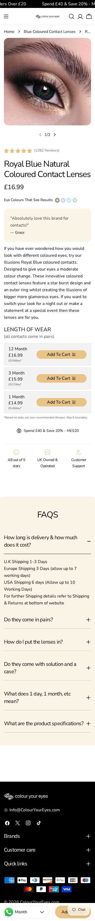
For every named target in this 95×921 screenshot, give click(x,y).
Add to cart (58, 354)
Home (9, 31)
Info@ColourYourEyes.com (35, 810)
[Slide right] (54, 134)
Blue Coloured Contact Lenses (49, 31)
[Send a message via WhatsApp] (9, 912)
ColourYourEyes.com (39, 902)
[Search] (71, 16)
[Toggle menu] (6, 16)
